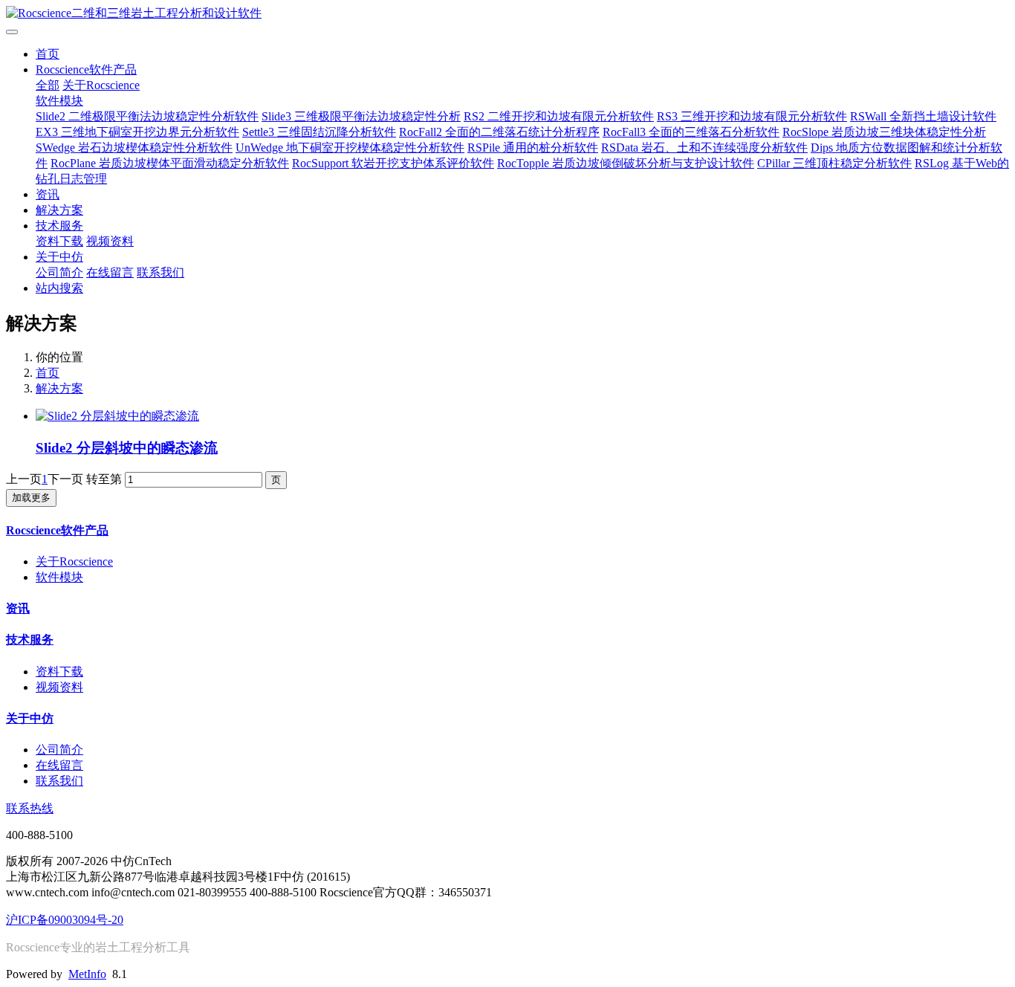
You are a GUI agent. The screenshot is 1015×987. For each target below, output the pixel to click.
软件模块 (59, 100)
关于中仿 (59, 256)
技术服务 (59, 225)
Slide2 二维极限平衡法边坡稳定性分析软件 (147, 116)
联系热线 (29, 808)
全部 (47, 85)
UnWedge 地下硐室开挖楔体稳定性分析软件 (350, 147)
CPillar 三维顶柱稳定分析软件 (834, 163)
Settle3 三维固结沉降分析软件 (319, 132)
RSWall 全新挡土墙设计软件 (923, 116)
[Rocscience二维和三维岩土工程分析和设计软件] (507, 14)
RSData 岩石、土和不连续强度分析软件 (704, 147)
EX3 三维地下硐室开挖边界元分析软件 (137, 132)
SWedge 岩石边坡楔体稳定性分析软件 (134, 147)
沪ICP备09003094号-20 (64, 919)
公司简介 (59, 272)
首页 (47, 54)
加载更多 (31, 497)
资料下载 (59, 241)
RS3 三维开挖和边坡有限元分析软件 (752, 116)
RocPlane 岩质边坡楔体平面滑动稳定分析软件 (170, 163)
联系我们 (160, 272)
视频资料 (110, 241)
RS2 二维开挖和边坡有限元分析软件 (559, 116)
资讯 (47, 194)
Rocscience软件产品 (86, 69)
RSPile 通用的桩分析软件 (532, 147)
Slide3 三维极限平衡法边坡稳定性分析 (361, 116)
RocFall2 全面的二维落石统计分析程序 (499, 132)
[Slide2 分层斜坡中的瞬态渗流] (117, 416)
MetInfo (87, 974)
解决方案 (59, 210)
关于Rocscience (101, 85)
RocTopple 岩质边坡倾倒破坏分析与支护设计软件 (625, 163)
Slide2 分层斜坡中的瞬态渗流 (127, 448)
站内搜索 (59, 288)
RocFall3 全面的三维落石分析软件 (691, 132)
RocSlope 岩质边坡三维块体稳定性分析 (884, 132)
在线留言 (110, 272)
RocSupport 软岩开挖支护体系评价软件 (393, 163)
